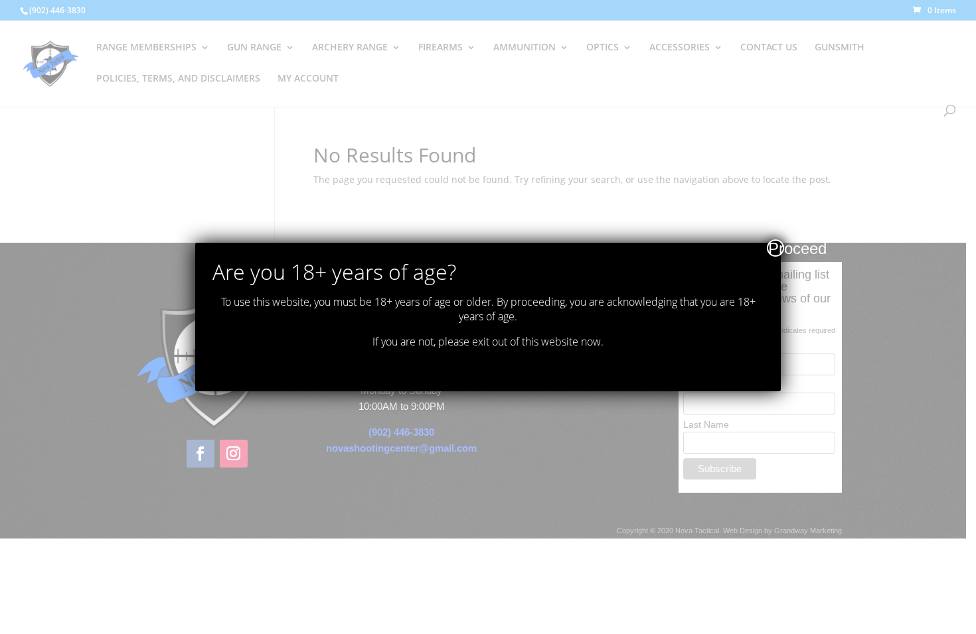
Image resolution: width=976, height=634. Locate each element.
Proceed (776, 248)
